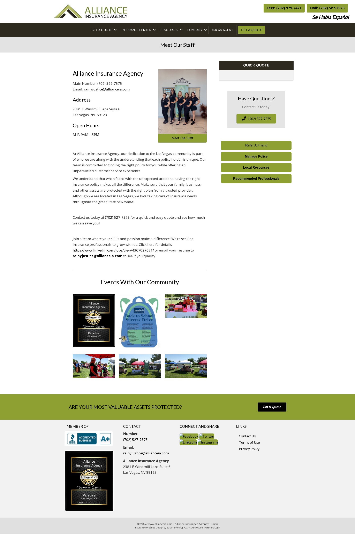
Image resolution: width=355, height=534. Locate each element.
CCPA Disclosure (193, 527)
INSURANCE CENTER (136, 30)
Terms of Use (249, 442)
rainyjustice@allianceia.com (107, 89)
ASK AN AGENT (222, 30)
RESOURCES (169, 30)
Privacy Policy (249, 449)
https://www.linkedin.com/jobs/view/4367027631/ (113, 250)
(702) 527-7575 (109, 83)
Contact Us (247, 436)
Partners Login (212, 527)
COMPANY (194, 30)
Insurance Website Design (149, 527)
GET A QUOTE (101, 30)
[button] (284, 8)
